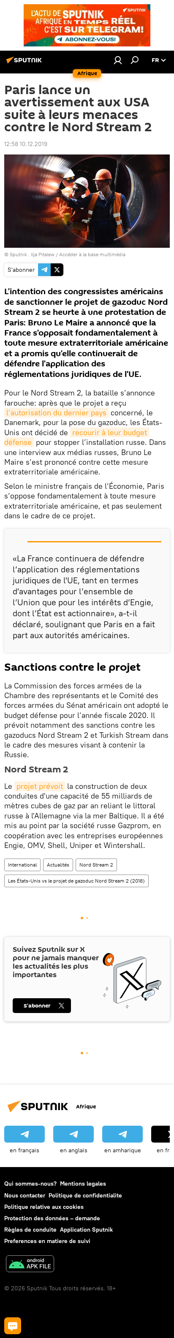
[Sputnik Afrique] (25, 63)
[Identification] (117, 59)
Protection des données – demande (52, 1218)
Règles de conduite (30, 1229)
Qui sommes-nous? (30, 1183)
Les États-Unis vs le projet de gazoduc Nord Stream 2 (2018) (76, 881)
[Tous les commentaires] (12, 1325)
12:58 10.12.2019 (25, 144)
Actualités (58, 864)
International (22, 864)
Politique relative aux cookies (44, 1207)
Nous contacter (24, 1195)
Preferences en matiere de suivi (47, 1241)
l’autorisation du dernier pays (56, 412)
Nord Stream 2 (96, 864)
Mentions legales (83, 1183)
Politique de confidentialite (85, 1195)
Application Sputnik (86, 1229)
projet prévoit (39, 786)
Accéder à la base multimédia (92, 254)
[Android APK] (30, 1264)
